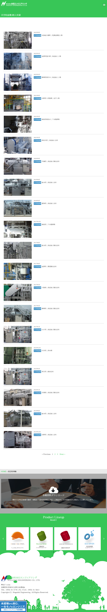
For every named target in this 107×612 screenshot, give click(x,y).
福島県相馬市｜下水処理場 (50, 119)
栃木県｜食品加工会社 (49, 182)
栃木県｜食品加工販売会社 (50, 245)
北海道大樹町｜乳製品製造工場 (51, 35)
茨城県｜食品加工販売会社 (50, 161)
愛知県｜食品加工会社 (49, 203)
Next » (62, 454)
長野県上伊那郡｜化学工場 (50, 98)
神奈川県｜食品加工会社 (49, 140)
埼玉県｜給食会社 (47, 372)
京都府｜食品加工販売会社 (50, 393)
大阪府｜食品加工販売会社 (50, 287)
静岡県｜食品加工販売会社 (50, 308)
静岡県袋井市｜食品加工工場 (51, 77)
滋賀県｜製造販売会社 (49, 266)
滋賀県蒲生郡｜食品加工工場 (51, 56)
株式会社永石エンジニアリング (22, 577)
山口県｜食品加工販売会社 (50, 330)
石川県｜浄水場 (46, 350)
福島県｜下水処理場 (48, 224)
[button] (104, 4)
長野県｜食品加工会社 (49, 435)
